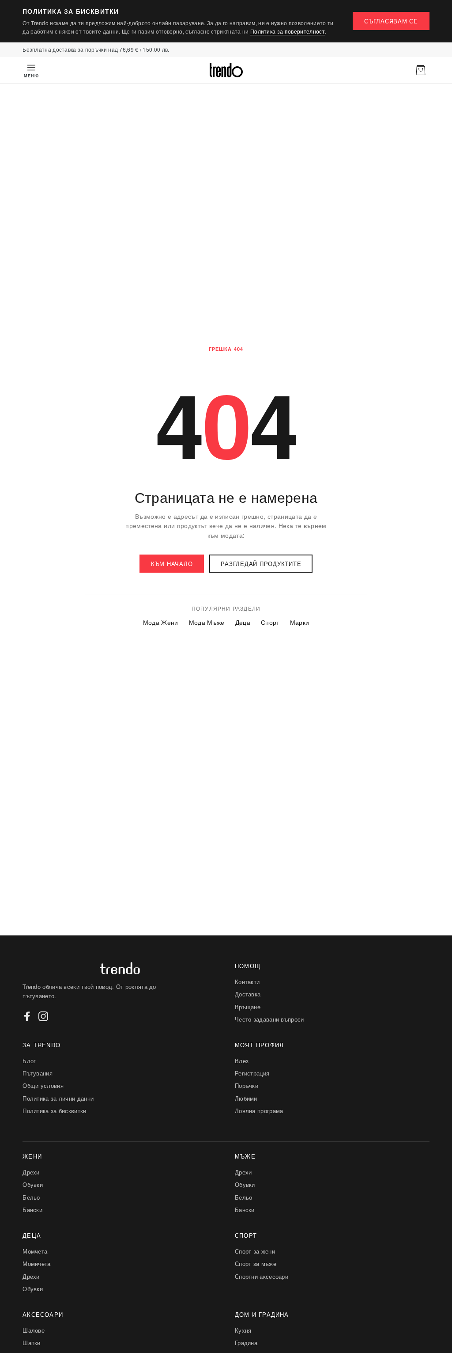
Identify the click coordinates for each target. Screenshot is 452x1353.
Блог (29, 1061)
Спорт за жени (255, 1251)
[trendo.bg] (226, 70)
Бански (32, 1209)
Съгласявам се (391, 21)
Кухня (243, 1330)
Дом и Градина (262, 1314)
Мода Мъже (207, 622)
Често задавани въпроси (269, 1019)
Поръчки (246, 1085)
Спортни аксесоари (261, 1276)
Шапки (32, 1342)
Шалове (34, 1330)
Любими (246, 1098)
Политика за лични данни (58, 1098)
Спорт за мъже (255, 1263)
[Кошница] (420, 70)
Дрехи (31, 1172)
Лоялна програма (259, 1110)
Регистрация (252, 1073)
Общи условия (43, 1085)
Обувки (33, 1184)
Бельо (31, 1197)
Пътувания (38, 1073)
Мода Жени (160, 622)
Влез (242, 1061)
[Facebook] (27, 1016)
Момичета (36, 1263)
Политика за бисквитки (54, 1110)
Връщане (247, 1007)
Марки (299, 622)
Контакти (247, 981)
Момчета (35, 1251)
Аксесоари (43, 1314)
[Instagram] (43, 1016)
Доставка (247, 994)
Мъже (245, 1156)
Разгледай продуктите (261, 563)
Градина (246, 1342)
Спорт (270, 622)
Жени (32, 1156)
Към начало (172, 563)
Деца (242, 622)
